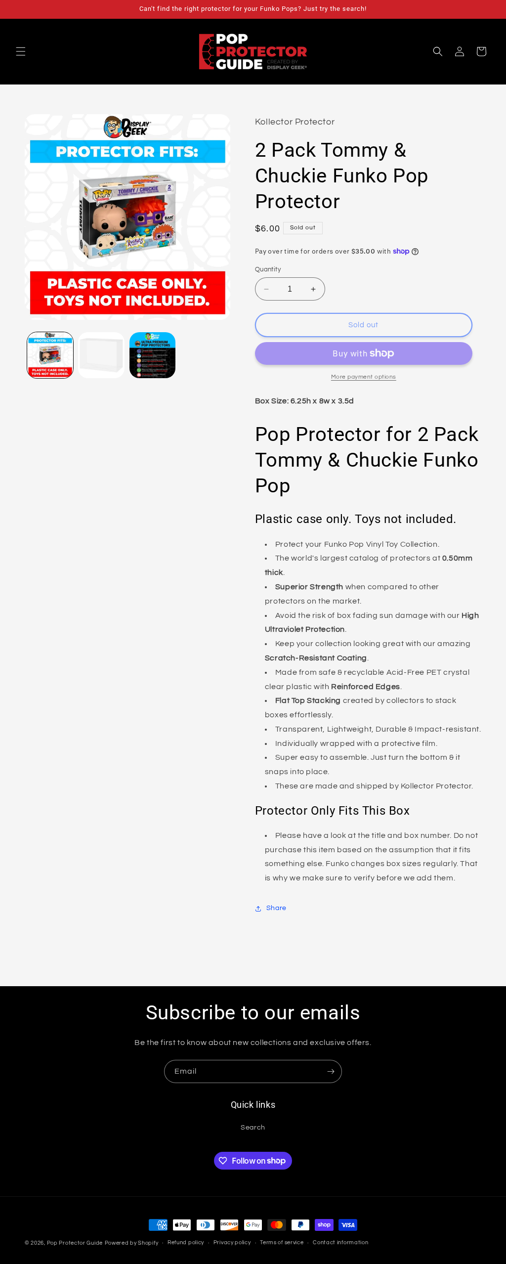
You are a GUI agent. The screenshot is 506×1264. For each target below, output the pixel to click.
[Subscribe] (330, 1071)
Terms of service (281, 1242)
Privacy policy (232, 1242)
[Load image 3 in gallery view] (152, 355)
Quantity (268, 269)
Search (253, 1127)
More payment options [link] (363, 377)
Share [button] (276, 908)
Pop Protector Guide (75, 1243)
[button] (21, 51)
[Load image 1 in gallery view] (50, 355)
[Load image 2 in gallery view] (101, 355)
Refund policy (186, 1242)
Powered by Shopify (132, 1243)
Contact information (340, 1242)
